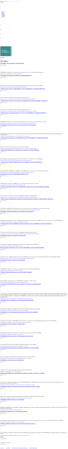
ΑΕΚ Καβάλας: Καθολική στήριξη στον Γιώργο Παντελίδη (12, 399)
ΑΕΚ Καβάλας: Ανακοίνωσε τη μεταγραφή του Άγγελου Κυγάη (13, 235)
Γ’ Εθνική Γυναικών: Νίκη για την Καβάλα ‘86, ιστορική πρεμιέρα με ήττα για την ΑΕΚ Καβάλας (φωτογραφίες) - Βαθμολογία (25, 223)
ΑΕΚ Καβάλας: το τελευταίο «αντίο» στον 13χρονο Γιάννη (12, 360)
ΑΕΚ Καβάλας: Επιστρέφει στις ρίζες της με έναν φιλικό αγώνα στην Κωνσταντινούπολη (18, 124)
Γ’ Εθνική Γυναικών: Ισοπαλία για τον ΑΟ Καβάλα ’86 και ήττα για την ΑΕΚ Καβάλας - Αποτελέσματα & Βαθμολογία (24, 137)
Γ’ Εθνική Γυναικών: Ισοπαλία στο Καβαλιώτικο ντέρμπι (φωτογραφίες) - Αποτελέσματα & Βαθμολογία (21, 162)
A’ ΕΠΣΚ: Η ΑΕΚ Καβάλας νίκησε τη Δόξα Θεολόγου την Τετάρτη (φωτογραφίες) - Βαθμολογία (19, 149)
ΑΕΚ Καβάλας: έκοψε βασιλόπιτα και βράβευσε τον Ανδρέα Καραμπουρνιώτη (16, 75)
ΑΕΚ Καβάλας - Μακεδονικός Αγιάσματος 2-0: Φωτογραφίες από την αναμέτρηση (16, 211)
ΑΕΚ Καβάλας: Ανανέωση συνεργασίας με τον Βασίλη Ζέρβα (12, 323)
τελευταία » (5, 438)
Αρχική (1, 59)
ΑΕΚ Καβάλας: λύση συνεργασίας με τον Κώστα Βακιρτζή (12, 63)
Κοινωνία (3, 12)
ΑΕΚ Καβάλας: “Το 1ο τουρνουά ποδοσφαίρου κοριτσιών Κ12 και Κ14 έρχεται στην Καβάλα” (19, 312)
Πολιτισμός (3, 14)
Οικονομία (3, 13)
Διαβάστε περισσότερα (11, 73)
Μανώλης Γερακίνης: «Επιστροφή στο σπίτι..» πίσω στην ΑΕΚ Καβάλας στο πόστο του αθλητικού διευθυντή (22, 247)
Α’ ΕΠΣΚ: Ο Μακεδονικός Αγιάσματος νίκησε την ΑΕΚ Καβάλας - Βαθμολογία (16, 272)
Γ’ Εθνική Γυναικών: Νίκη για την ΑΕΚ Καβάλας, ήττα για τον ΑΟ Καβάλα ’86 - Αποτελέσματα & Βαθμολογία (22, 88)
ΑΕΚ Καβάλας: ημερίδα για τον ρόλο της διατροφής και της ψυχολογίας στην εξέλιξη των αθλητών (20, 386)
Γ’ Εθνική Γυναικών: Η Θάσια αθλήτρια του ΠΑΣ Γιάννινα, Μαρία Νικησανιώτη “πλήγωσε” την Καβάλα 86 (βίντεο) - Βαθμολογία (26, 198)
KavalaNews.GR (8, 442)
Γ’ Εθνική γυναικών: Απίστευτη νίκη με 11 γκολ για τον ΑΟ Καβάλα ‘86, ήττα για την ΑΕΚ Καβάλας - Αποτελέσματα (23, 100)
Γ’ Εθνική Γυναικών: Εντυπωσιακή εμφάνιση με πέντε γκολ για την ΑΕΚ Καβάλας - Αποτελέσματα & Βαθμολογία (23, 112)
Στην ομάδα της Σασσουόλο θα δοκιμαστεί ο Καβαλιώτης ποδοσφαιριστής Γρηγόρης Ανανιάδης (19, 347)
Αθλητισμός (3, 15)
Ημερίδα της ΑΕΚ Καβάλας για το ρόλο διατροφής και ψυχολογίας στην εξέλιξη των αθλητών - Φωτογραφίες (22, 373)
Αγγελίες (3, 16)
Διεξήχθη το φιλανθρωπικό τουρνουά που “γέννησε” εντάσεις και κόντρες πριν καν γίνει (17, 423)
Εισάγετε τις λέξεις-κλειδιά (3, 1)
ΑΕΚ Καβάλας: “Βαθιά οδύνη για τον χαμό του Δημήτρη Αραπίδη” (13, 411)
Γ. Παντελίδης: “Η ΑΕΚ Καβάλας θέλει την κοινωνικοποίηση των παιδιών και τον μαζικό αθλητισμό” (20, 283)
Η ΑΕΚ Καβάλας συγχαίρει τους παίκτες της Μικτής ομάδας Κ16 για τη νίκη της (16, 336)
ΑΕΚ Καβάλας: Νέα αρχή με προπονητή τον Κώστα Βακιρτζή (12, 260)
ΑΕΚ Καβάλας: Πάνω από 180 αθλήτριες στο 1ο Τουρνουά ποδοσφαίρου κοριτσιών (17, 300)
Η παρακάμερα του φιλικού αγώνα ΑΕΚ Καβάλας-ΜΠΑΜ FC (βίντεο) (14, 174)
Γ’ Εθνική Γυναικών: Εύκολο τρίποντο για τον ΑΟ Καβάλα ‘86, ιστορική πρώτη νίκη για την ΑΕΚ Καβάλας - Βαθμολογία (24, 186)
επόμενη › (2, 438)
